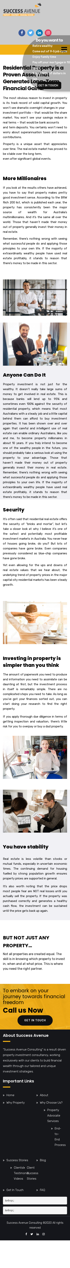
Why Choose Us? (51, 1102)
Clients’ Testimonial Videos (21, 1173)
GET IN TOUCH (48, 85)
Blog (43, 1160)
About (44, 1095)
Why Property (15, 1102)
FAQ (42, 1190)
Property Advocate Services (53, 1115)
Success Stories (17, 1160)
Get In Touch (15, 1190)
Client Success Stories (32, 1173)
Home (10, 1095)
